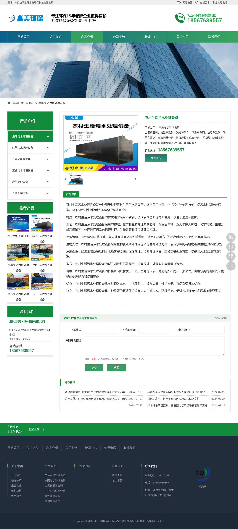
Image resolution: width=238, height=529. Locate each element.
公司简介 (16, 475)
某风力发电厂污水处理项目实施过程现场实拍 (173, 398)
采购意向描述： (74, 340)
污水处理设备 (87, 204)
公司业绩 (119, 36)
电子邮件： (184, 329)
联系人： (78, 329)
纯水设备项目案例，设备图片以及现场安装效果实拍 (177, 405)
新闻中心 (151, 36)
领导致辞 (16, 480)
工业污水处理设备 (22, 170)
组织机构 (16, 490)
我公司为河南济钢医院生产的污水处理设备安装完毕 (95, 392)
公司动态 (117, 475)
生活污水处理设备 (54, 102)
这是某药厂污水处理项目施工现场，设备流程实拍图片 (96, 398)
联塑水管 (34, 429)
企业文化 (16, 485)
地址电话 (222, 2)
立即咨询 (156, 158)
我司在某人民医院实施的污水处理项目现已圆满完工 (177, 392)
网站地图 (187, 2)
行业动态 (117, 480)
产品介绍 (87, 36)
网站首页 (23, 36)
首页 (28, 102)
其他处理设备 (20, 193)
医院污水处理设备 (22, 147)
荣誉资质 (182, 36)
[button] (65, 179)
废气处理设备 (20, 181)
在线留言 (205, 2)
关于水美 (55, 36)
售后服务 (16, 495)
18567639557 (231, 237)
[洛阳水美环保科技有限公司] (57, 18)
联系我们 (214, 36)
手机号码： (130, 329)
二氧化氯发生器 (21, 159)
